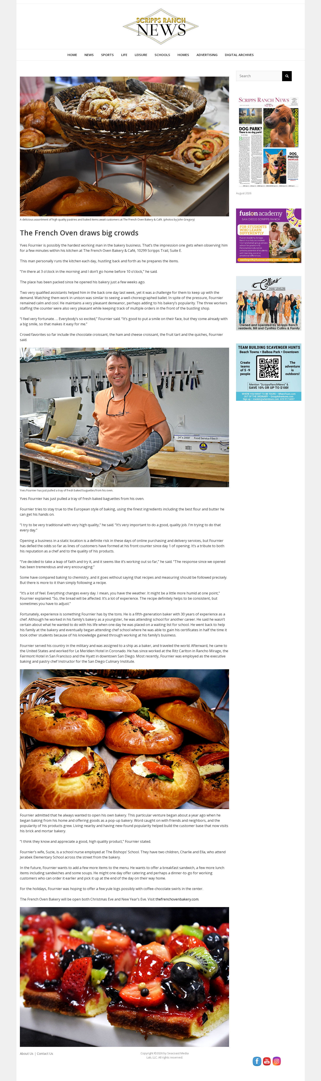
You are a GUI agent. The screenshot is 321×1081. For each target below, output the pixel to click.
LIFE (124, 55)
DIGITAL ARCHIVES (239, 55)
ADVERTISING (207, 55)
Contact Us (45, 1053)
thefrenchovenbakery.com (176, 899)
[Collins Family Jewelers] (268, 302)
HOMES (183, 55)
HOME (72, 55)
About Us (26, 1053)
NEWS (89, 55)
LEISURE (141, 55)
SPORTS (107, 55)
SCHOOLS (162, 55)
